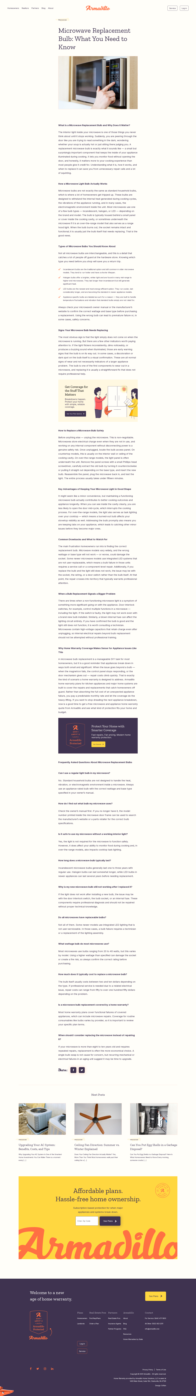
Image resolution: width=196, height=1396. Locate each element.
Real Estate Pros (114, 1318)
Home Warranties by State (133, 1339)
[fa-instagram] (45, 1368)
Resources (127, 1334)
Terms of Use (161, 1370)
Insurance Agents (114, 1324)
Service (172, 8)
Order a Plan (94, 1324)
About (50, 8)
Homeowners (13, 8)
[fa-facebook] (31, 1368)
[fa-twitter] (37, 1368)
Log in (184, 8)
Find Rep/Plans (95, 1318)
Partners (35, 8)
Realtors (25, 8)
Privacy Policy (148, 1370)
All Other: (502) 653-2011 (154, 1324)
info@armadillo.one (152, 1329)
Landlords (81, 1324)
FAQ (124, 1329)
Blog (43, 8)
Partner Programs (114, 1329)
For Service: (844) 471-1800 (155, 1318)
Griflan (163, 1385)
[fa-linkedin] (52, 1368)
